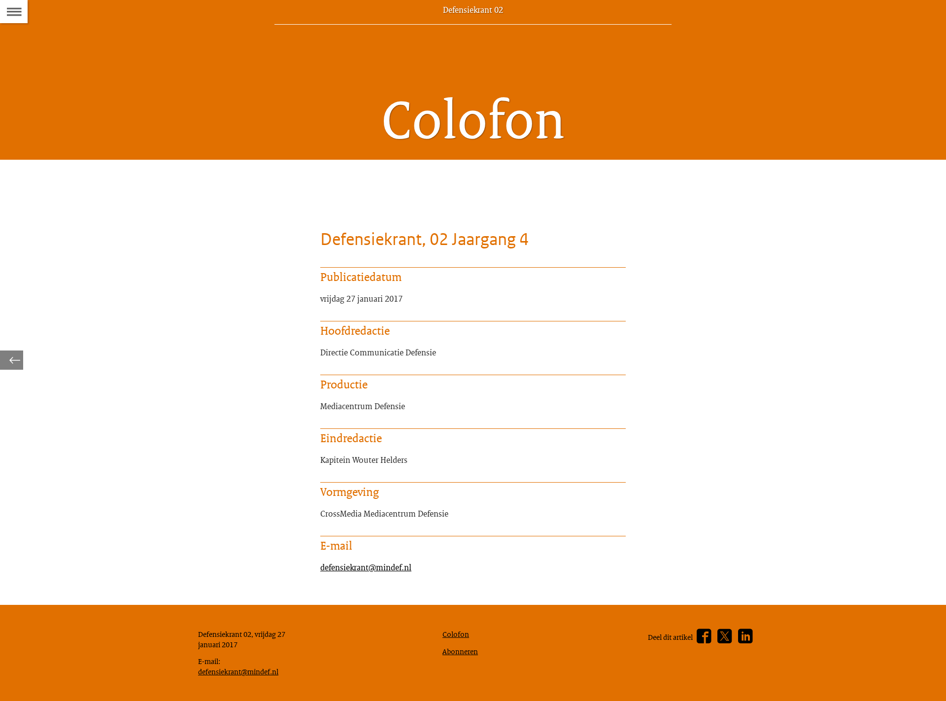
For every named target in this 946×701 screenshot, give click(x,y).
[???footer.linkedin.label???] (745, 636)
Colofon (455, 634)
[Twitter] (724, 636)
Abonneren (460, 651)
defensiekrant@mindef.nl (365, 567)
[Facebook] (703, 636)
